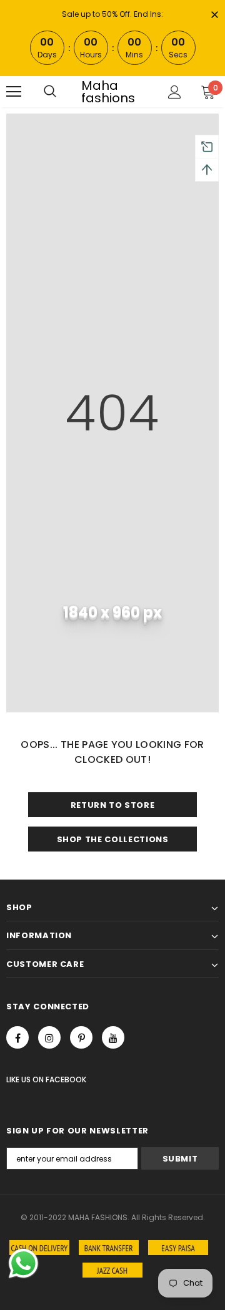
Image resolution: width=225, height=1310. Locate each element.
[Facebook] (17, 1037)
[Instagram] (49, 1037)
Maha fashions (108, 91)
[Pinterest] (81, 1037)
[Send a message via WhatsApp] (23, 1263)
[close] (214, 15)
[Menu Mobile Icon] (13, 91)
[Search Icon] (50, 91)
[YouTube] (113, 1037)
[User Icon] (174, 92)
